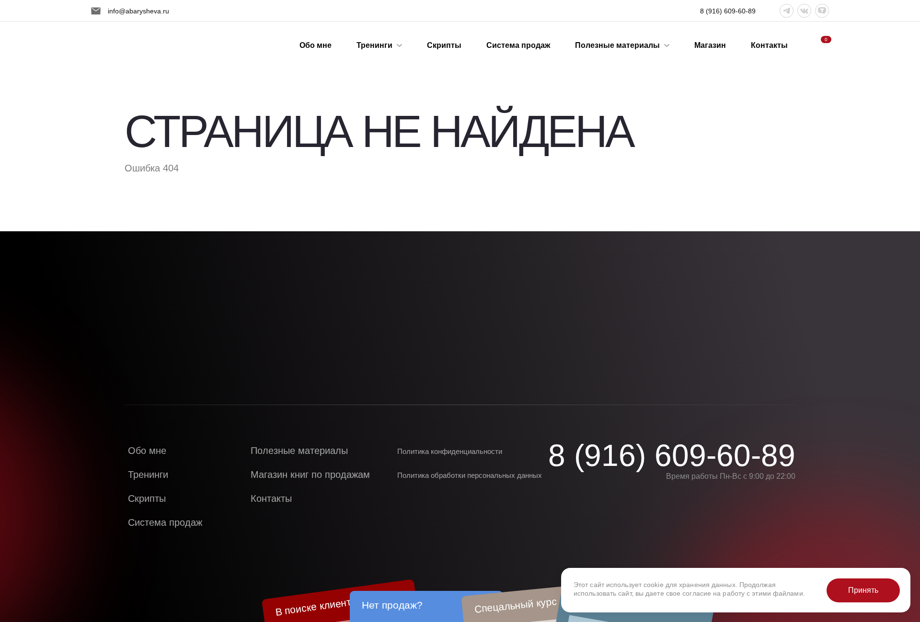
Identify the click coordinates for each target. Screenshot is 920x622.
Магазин (710, 45)
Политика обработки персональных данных (469, 475)
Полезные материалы (617, 45)
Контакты (769, 45)
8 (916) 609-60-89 (671, 455)
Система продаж (518, 45)
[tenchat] (822, 11)
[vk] (804, 11)
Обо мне (315, 45)
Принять (863, 590)
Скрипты (444, 45)
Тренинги (374, 45)
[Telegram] (787, 11)
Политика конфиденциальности (449, 451)
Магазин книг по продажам (310, 474)
